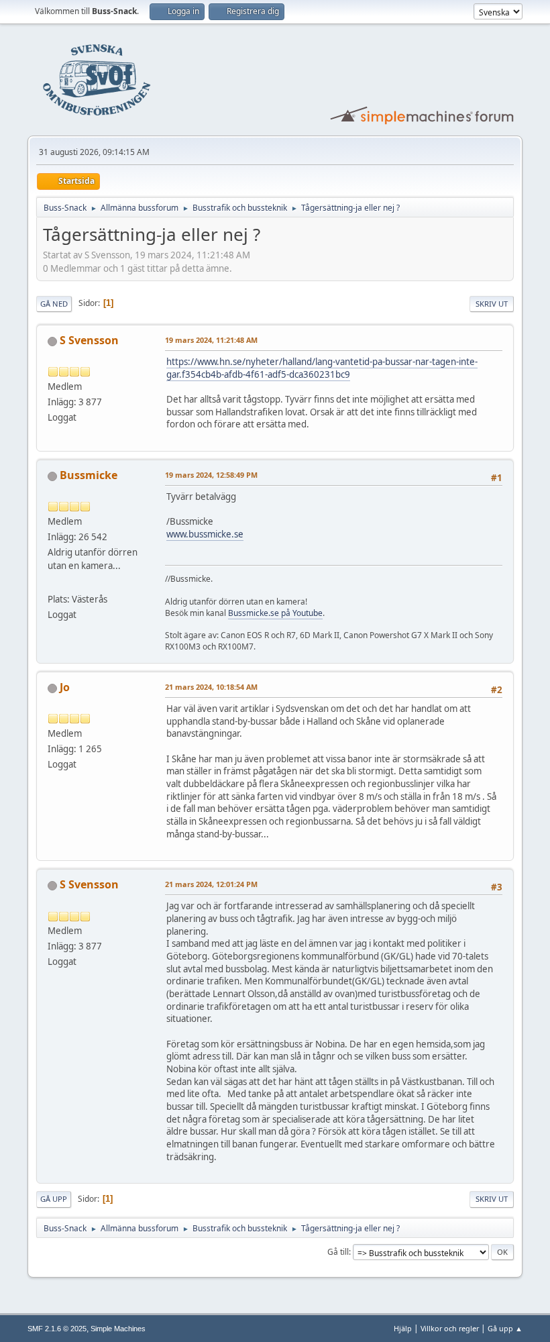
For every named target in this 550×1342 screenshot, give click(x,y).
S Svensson (89, 340)
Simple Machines (118, 1329)
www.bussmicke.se (204, 534)
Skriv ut (492, 304)
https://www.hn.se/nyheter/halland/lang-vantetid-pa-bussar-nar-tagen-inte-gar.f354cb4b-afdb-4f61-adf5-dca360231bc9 (322, 368)
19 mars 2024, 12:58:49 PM (211, 475)
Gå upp (53, 1199)
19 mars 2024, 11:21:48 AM (211, 340)
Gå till (338, 1251)
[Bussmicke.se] (53, 583)
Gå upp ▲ (505, 1328)
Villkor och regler (450, 1328)
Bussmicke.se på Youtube (275, 613)
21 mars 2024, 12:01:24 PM (211, 884)
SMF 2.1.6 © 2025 (57, 1329)
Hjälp (403, 1328)
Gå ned (54, 304)
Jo (65, 687)
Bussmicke (88, 475)
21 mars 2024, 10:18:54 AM (211, 687)
